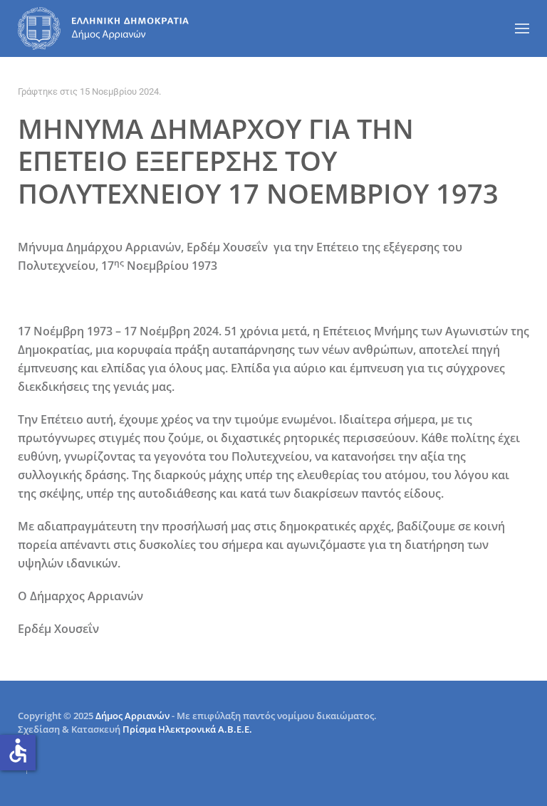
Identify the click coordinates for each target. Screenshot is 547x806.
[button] (522, 28)
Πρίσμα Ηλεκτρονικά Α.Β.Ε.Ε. (187, 729)
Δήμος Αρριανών (132, 715)
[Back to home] (103, 28)
